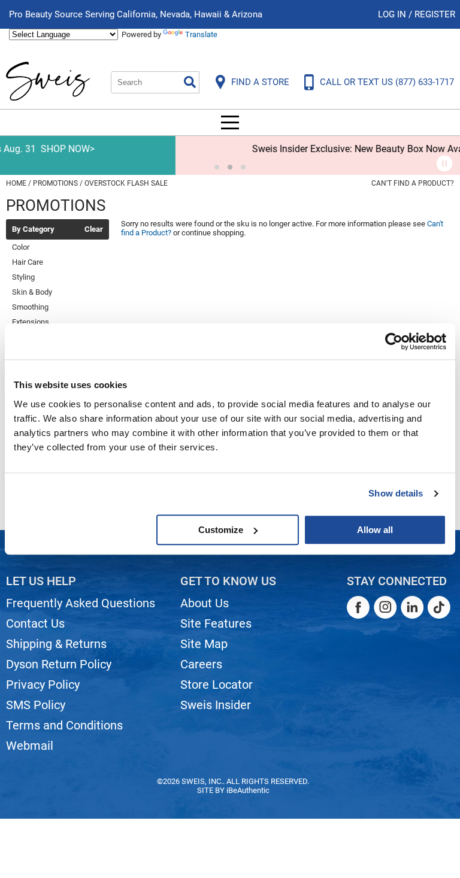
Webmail (29, 745)
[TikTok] (439, 607)
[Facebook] (358, 607)
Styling (23, 277)
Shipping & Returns (56, 644)
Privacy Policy (43, 684)
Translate (201, 34)
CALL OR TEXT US (387, 82)
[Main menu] (230, 122)
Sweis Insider (215, 705)
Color (20, 247)
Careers (201, 664)
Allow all (375, 530)
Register (434, 14)
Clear (93, 229)
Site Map (204, 644)
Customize (220, 530)
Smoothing (30, 306)
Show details (395, 493)
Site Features (216, 623)
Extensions (30, 321)
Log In (393, 14)
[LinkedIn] (412, 607)
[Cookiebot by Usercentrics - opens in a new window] (393, 341)
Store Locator (216, 684)
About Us (204, 603)
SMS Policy (35, 705)
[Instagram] (385, 607)
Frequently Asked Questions (80, 603)
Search (190, 82)
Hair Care (27, 262)
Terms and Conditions (64, 725)
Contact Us (35, 623)
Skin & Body (32, 291)
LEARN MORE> (422, 149)
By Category (33, 229)
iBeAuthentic (248, 790)
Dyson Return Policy (58, 664)
